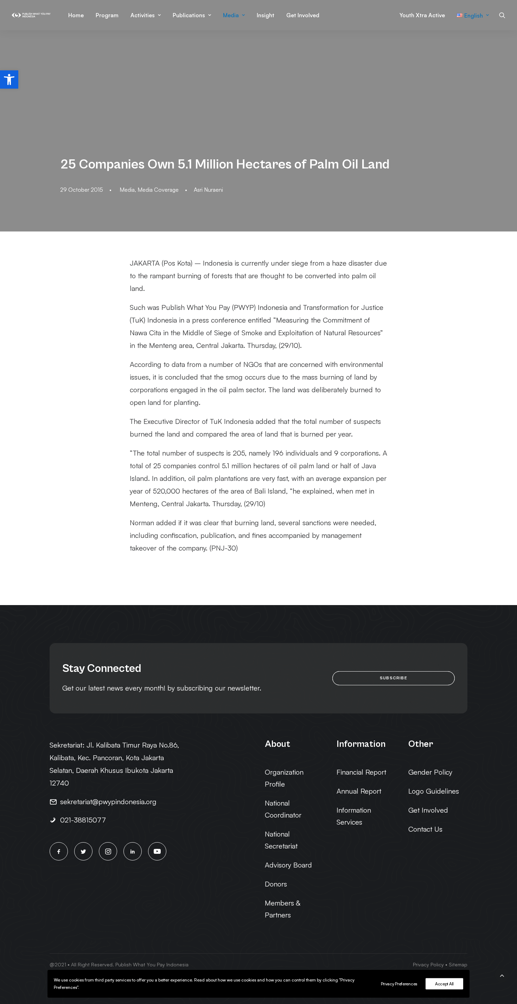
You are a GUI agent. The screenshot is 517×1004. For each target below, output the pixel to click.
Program (107, 15)
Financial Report (361, 772)
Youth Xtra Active (422, 15)
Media (231, 15)
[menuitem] (76, 15)
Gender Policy (430, 772)
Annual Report (359, 791)
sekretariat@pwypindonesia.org (108, 801)
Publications (189, 15)
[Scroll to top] (501, 974)
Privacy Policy (428, 964)
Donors (276, 883)
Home (76, 15)
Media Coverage (158, 189)
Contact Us (425, 829)
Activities (142, 15)
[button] (9, 79)
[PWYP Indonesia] (31, 15)
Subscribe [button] (393, 678)
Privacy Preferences (399, 983)
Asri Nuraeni (208, 189)
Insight (265, 15)
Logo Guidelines (433, 791)
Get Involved (302, 15)
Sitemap (458, 964)
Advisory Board (288, 864)
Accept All (444, 983)
